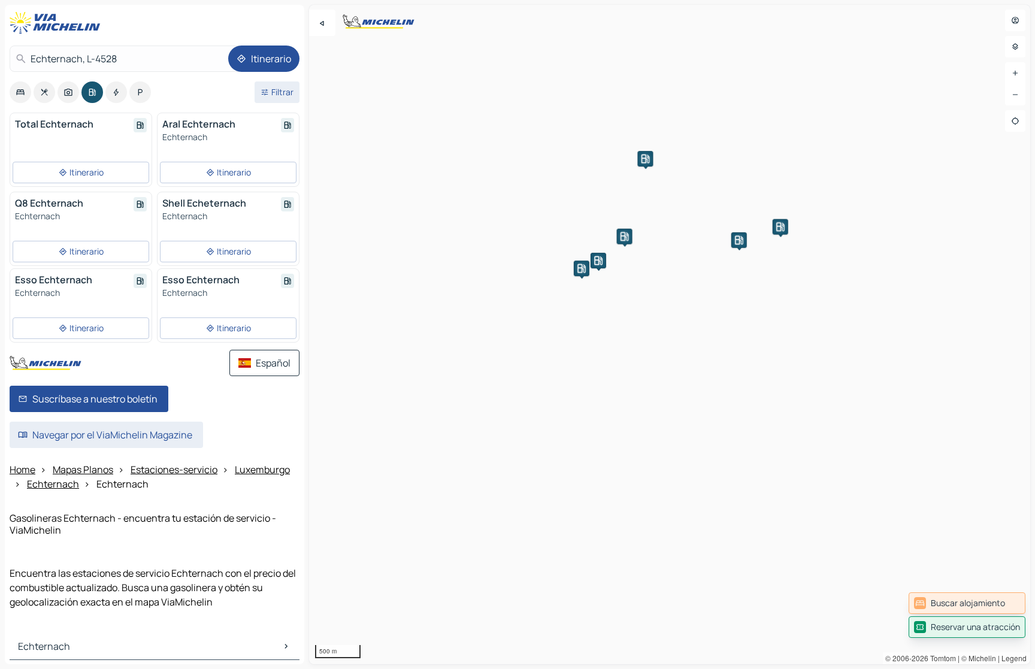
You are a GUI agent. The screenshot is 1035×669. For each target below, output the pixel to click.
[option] (20, 92)
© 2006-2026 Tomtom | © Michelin (940, 658)
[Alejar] (1015, 94)
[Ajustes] (1015, 46)
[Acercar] (1015, 73)
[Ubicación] (1015, 121)
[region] (669, 334)
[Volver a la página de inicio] (57, 23)
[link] (967, 603)
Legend (1014, 658)
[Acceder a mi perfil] (1015, 20)
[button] (780, 227)
